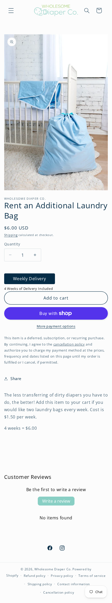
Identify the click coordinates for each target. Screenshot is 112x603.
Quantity (12, 244)
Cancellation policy (58, 592)
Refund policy (35, 576)
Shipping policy (40, 584)
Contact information (73, 584)
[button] (11, 10)
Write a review (56, 501)
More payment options (56, 326)
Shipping (11, 235)
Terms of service (92, 576)
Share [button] (15, 378)
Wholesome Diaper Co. (53, 569)
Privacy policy (62, 576)
